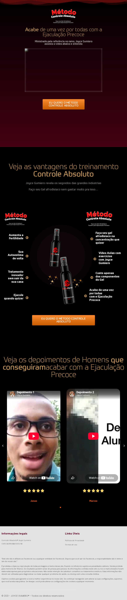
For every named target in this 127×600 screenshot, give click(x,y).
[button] (63, 104)
